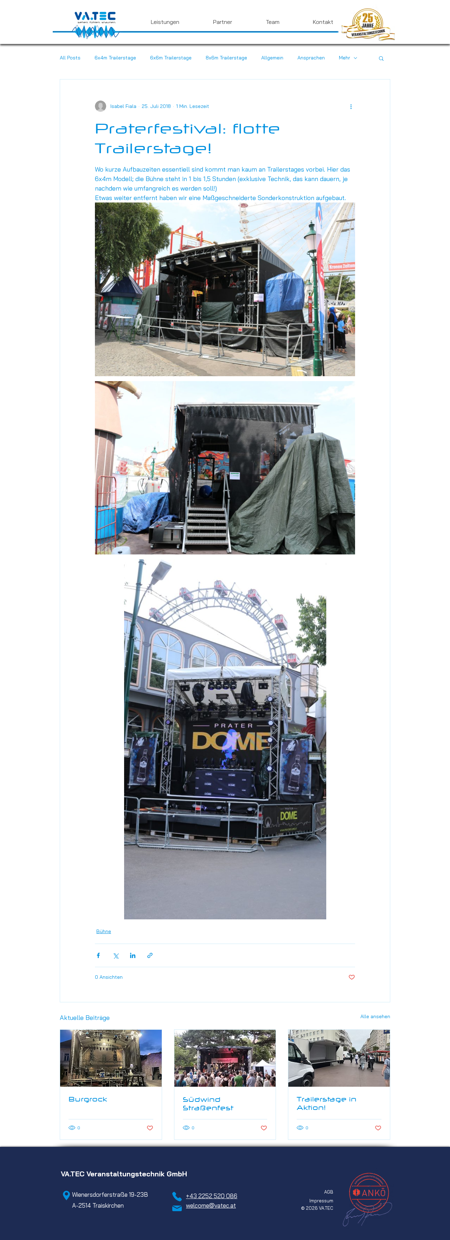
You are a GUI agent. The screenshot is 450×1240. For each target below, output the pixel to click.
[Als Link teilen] (150, 955)
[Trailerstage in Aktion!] (339, 1058)
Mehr (344, 57)
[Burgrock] (111, 1058)
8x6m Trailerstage (226, 57)
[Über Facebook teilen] (98, 955)
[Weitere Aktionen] (351, 106)
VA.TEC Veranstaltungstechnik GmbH (124, 1173)
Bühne (103, 931)
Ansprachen (311, 57)
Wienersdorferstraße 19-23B (104, 1194)
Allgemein (272, 57)
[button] (153, 22)
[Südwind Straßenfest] (225, 1058)
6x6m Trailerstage (171, 57)
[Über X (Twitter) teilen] (115, 955)
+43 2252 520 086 (211, 1196)
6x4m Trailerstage (115, 57)
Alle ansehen (375, 1016)
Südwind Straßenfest (208, 1104)
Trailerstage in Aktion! (326, 1103)
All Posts (70, 57)
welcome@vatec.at (211, 1205)
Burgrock (88, 1099)
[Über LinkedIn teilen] (132, 955)
